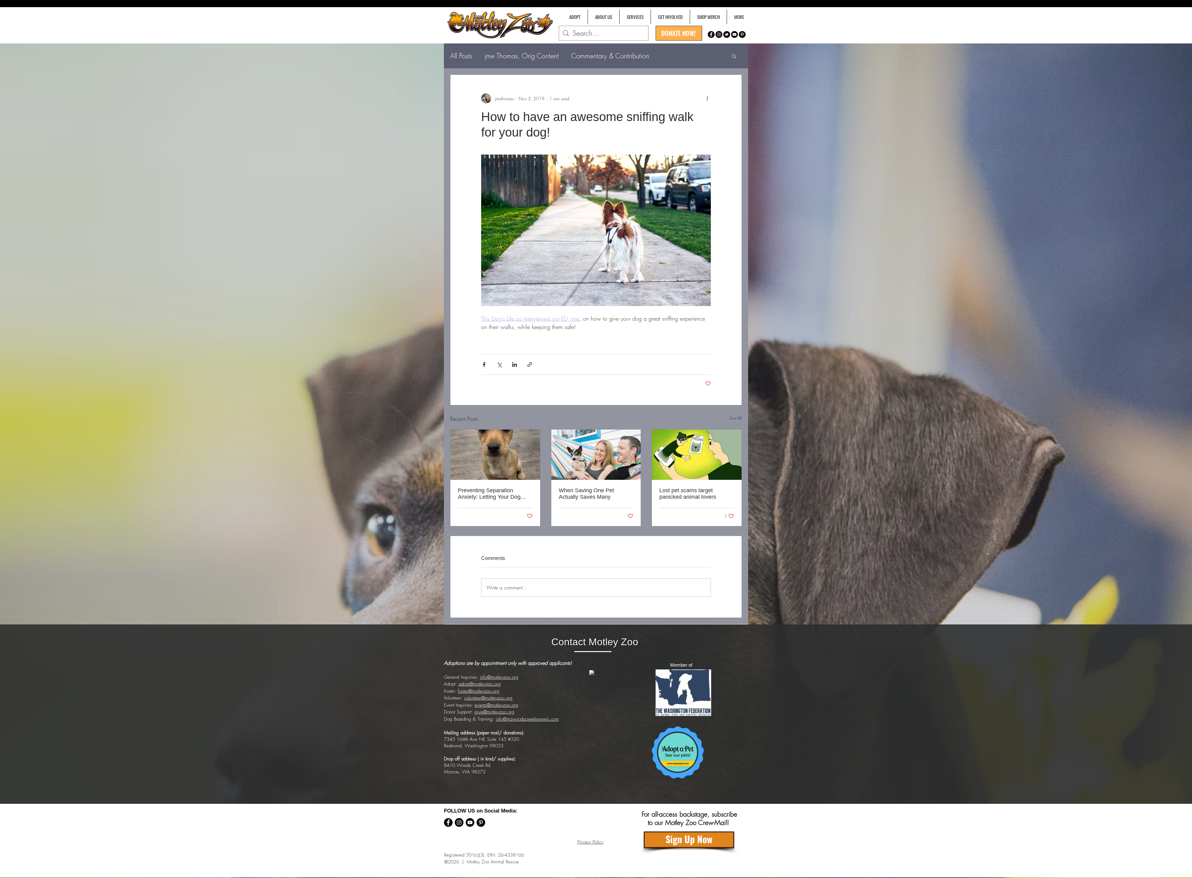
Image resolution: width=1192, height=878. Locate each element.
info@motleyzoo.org (499, 677)
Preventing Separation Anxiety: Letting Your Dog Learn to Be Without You (489, 493)
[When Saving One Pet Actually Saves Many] (596, 455)
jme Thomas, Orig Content (522, 56)
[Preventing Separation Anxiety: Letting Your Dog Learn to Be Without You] (495, 455)
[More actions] (707, 98)
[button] (739, 17)
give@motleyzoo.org (494, 712)
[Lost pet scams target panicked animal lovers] (697, 455)
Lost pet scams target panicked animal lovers (687, 493)
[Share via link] (530, 364)
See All (735, 418)
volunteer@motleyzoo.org (488, 698)
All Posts (461, 56)
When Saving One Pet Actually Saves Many (586, 493)
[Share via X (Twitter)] (499, 364)
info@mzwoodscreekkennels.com (527, 719)
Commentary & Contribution (610, 56)
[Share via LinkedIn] (514, 364)
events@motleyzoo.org (496, 705)
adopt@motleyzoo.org (479, 684)
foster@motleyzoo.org (478, 691)
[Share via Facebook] (484, 364)
